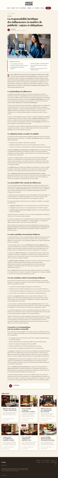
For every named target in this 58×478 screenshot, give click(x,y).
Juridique (29, 8)
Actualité (13, 8)
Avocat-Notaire (23, 8)
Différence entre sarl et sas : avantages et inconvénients (10, 409)
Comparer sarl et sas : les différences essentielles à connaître (8, 438)
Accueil (8, 8)
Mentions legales (54, 462)
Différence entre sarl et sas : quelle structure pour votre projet (46, 410)
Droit (17, 8)
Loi (33, 8)
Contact (48, 8)
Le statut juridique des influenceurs (16, 63)
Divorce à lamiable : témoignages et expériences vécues (26, 438)
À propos (42, 8)
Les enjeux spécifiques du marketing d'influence (40, 63)
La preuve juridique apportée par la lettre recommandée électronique (48, 438)
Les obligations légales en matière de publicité (19, 65)
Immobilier (37, 8)
